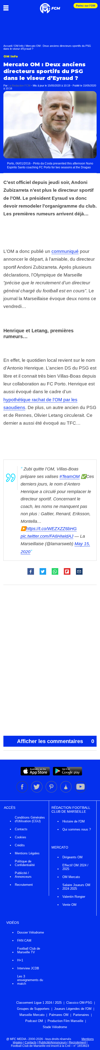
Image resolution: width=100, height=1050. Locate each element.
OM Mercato (71, 877)
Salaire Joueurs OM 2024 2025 (76, 886)
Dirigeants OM (72, 857)
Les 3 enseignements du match (30, 979)
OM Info (19, 45)
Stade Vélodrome (55, 1027)
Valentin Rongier (73, 896)
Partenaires (81, 1015)
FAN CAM (24, 940)
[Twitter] (37, 791)
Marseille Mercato (31, 1015)
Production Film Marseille (65, 1021)
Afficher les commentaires (55, 741)
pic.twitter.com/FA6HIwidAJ (47, 536)
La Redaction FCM (19, 85)
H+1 (20, 960)
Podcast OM (34, 1021)
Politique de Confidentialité (25, 863)
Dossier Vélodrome (30, 932)
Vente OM (69, 905)
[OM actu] (50, 5)
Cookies (20, 837)
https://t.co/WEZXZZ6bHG (51, 528)
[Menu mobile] (7, 7)
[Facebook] (23, 791)
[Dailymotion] (66, 791)
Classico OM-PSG (79, 1002)
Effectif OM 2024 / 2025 (75, 867)
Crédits (20, 845)
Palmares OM (58, 1015)
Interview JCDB (28, 968)
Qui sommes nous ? (76, 829)
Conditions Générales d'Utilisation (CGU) (30, 819)
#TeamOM (69, 476)
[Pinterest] (52, 791)
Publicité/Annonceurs (53, 1042)
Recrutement (24, 885)
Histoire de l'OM (73, 821)
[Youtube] (80, 791)
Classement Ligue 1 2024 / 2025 (39, 1002)
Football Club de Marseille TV (28, 950)
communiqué (65, 251)
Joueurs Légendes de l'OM (73, 1009)
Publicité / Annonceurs (23, 874)
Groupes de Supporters (33, 1009)
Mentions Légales (27, 853)
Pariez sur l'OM (85, 5)
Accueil (7, 45)
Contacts (21, 829)
